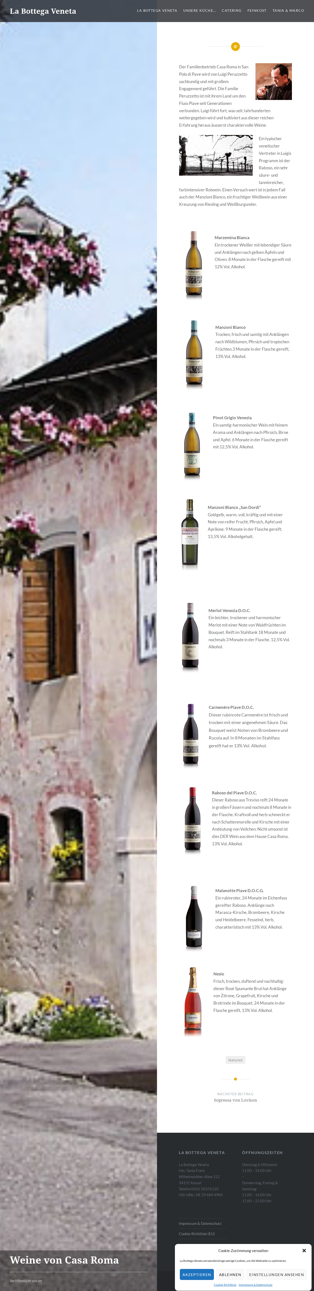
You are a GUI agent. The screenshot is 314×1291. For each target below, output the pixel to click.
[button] (304, 1250)
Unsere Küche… (199, 10)
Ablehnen (230, 1274)
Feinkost (257, 10)
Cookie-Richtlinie (225, 1285)
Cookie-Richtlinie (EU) (197, 1233)
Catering (231, 10)
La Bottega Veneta (43, 11)
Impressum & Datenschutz (256, 1285)
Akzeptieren (197, 1274)
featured (235, 1060)
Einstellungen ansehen (276, 1274)
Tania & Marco (288, 10)
